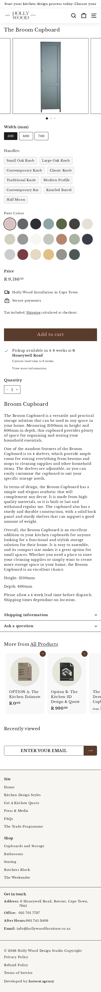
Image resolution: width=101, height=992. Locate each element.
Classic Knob (61, 170)
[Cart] (83, 15)
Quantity (13, 380)
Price (9, 271)
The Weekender (17, 878)
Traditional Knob (21, 180)
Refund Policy (16, 965)
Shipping (33, 312)
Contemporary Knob (24, 170)
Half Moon (16, 200)
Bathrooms (13, 854)
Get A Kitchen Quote (21, 803)
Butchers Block (17, 870)
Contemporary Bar (23, 190)
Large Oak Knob (56, 161)
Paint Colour (14, 213)
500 (11, 136)
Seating (10, 862)
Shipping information (26, 615)
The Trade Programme (23, 827)
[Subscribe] (90, 751)
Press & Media (16, 811)
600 (26, 136)
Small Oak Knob (21, 161)
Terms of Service (18, 973)
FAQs (8, 819)
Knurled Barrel (59, 190)
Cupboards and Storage (24, 846)
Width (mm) (16, 127)
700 (41, 136)
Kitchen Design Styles (22, 795)
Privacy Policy (16, 957)
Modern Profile (56, 180)
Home (9, 787)
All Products (44, 644)
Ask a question (19, 626)
